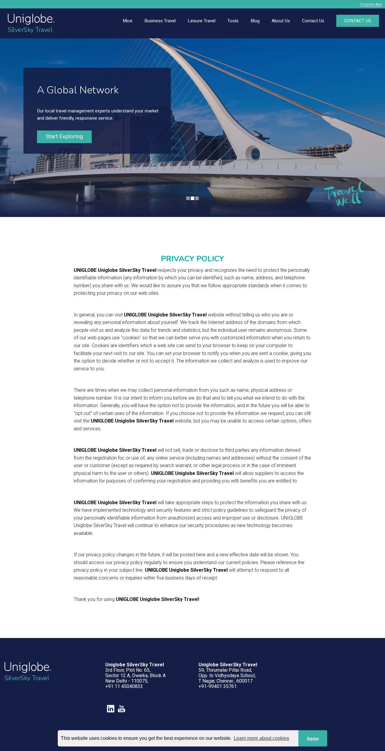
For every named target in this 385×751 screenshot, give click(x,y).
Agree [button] (313, 738)
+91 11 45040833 (124, 686)
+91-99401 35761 (218, 686)
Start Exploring (64, 136)
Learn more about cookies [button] (261, 738)
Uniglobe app (371, 4)
